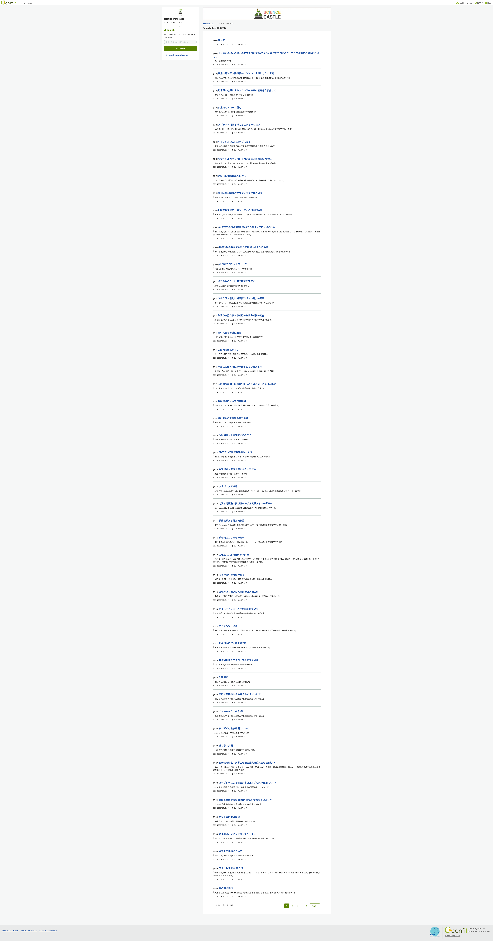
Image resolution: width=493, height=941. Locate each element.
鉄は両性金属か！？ (228, 349)
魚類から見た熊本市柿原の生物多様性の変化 (241, 315)
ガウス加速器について (230, 851)
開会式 (221, 40)
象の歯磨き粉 (226, 888)
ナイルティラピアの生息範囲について (238, 608)
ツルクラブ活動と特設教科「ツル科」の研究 (241, 298)
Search (171, 29)
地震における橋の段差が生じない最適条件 (240, 366)
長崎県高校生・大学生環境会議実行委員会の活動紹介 (247, 762)
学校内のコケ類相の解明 (231, 537)
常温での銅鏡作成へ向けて (232, 175)
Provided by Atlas (452, 935)
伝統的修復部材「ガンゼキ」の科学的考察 (240, 210)
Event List (209, 23)
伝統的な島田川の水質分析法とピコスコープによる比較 (247, 383)
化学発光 (223, 677)
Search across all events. (178, 55)
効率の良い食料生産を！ (231, 574)
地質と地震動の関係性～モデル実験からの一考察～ (245, 503)
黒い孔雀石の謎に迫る (229, 332)
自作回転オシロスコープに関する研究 (238, 660)
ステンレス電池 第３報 (231, 868)
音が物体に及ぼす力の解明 (232, 400)
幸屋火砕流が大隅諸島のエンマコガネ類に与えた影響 (246, 73)
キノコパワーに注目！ (230, 626)
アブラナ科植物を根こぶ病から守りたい (239, 124)
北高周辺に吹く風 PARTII (232, 643)
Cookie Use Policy (48, 930)
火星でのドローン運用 (229, 107)
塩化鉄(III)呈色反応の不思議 (234, 554)
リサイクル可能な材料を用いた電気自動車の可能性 (245, 158)
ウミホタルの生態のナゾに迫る (234, 141)
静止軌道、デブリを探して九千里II (237, 833)
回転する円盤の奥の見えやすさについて (240, 694)
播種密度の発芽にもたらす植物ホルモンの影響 (243, 247)
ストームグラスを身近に (231, 711)
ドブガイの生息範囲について (234, 728)
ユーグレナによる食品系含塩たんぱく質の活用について (248, 782)
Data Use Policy (29, 930)
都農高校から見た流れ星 (231, 520)
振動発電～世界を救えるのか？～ (236, 435)
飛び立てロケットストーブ (233, 264)
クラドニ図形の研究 (229, 816)
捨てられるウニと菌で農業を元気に (236, 281)
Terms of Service (10, 930)
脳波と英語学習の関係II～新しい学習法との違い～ (245, 799)
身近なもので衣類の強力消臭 (233, 418)
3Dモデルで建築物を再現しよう (235, 452)
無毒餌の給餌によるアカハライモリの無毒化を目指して (247, 90)
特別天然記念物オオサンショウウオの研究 (240, 192)
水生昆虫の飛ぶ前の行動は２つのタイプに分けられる (247, 227)
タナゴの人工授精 (228, 486)
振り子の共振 (226, 745)
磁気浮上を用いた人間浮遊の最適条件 (238, 591)
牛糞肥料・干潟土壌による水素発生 (237, 469)
